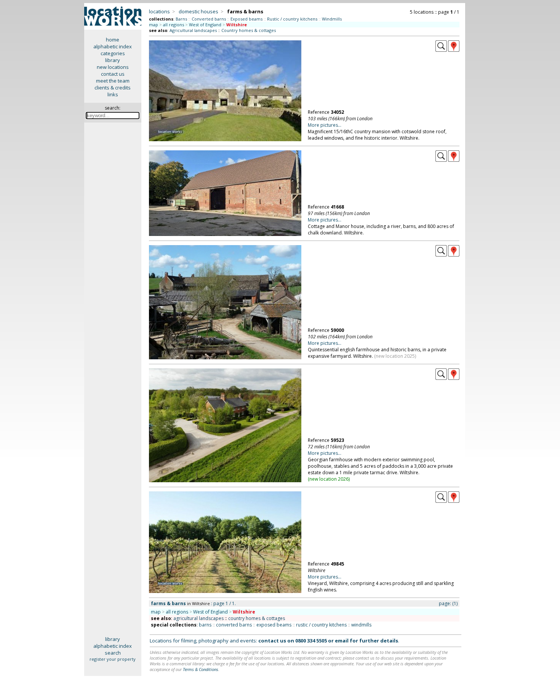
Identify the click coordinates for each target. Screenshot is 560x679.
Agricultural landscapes (193, 30)
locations (159, 11)
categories (113, 53)
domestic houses (198, 11)
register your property (113, 659)
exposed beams (273, 625)
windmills (361, 625)
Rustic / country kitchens (292, 19)
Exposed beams (246, 19)
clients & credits (112, 87)
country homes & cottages (256, 618)
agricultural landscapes (198, 618)
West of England (205, 24)
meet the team (113, 80)
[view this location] (441, 49)
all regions (173, 24)
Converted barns (209, 19)
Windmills (332, 19)
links (112, 94)
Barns (181, 19)
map (153, 24)
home (112, 39)
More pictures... (324, 125)
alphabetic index (112, 46)
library (112, 60)
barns (205, 625)
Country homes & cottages (248, 30)
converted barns (234, 625)
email (342, 640)
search (113, 652)
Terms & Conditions (200, 669)
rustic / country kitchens (321, 625)
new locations (113, 67)
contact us (113, 73)
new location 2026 (329, 479)
